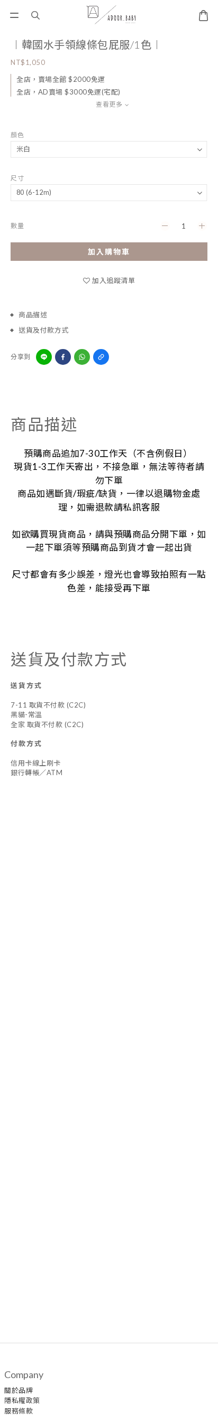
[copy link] (101, 357)
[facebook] (63, 357)
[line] (44, 357)
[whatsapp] (82, 357)
